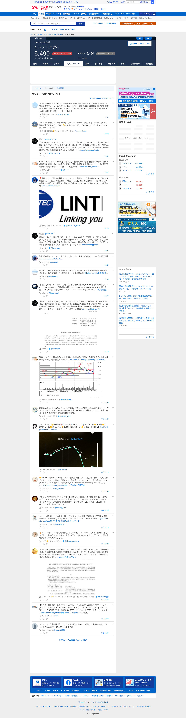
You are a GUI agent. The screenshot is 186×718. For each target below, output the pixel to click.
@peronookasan (80, 131)
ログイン (67, 9)
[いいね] (46, 117)
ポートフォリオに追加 (141, 43)
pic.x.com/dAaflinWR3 (48, 429)
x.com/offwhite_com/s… (89, 167)
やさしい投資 (98, 23)
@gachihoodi (62, 469)
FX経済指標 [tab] (119, 696)
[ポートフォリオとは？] (45, 29)
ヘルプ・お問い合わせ (87, 710)
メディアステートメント (101, 706)
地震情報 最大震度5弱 (145, 2)
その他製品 (45, 42)
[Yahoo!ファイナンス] (46, 6)
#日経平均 (80, 485)
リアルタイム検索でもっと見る (73, 640)
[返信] (40, 117)
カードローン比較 (128, 14)
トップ (34, 14)
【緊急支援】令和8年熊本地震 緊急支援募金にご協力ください (56, 2)
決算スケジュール (111, 18)
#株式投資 (62, 521)
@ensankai (67, 170)
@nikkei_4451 (50, 234)
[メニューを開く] (113, 103)
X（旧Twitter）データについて (102, 98)
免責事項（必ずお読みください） (123, 706)
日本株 (41, 14)
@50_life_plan (65, 416)
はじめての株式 (145, 18)
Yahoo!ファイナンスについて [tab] (51, 696)
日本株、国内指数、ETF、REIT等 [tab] (76, 696)
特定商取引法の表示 (144, 706)
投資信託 (66, 14)
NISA (117, 14)
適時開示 (60, 88)
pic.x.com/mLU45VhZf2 (51, 186)
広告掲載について (85, 706)
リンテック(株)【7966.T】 (55, 34)
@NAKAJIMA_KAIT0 (73, 226)
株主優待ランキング (82, 18)
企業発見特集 (111, 23)
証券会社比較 (94, 14)
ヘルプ (122, 2)
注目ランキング (65, 18)
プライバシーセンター (60, 706)
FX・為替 (57, 14)
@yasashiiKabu (58, 524)
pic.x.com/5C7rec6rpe (78, 360)
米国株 (48, 14)
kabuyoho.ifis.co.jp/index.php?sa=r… (55, 613)
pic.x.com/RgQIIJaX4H (91, 309)
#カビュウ (104, 427)
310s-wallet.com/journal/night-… (56, 485)
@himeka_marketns (72, 541)
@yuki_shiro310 (58, 488)
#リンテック (74, 521)
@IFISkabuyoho (52, 616)
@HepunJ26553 (59, 630)
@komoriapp (55, 153)
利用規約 (73, 706)
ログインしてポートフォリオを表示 (63, 29)
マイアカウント (146, 14)
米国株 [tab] (109, 696)
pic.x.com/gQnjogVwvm (66, 557)
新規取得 (80, 6)
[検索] (152, 2)
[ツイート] (148, 38)
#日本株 (73, 485)
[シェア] (139, 38)
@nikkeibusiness (50, 139)
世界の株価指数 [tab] (97, 696)
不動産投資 (105, 14)
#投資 (55, 521)
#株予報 (75, 613)
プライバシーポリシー (42, 706)
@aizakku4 (54, 262)
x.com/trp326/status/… (97, 360)
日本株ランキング (50, 18)
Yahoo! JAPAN (112, 2)
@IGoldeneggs (103, 597)
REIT (133, 18)
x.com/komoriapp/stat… (89, 150)
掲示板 (84, 14)
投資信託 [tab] (130, 696)
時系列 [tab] (139, 696)
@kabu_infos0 (54, 293)
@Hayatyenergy (52, 276)
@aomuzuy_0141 (60, 508)
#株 (67, 521)
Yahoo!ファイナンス (86, 702)
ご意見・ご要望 (102, 710)
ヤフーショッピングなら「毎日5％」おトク (90, 9)
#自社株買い (103, 290)
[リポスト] (43, 117)
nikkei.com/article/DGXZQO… (51, 259)
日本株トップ (35, 18)
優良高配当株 (97, 18)
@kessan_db (64, 114)
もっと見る (149, 174)
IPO (124, 18)
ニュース (75, 14)
